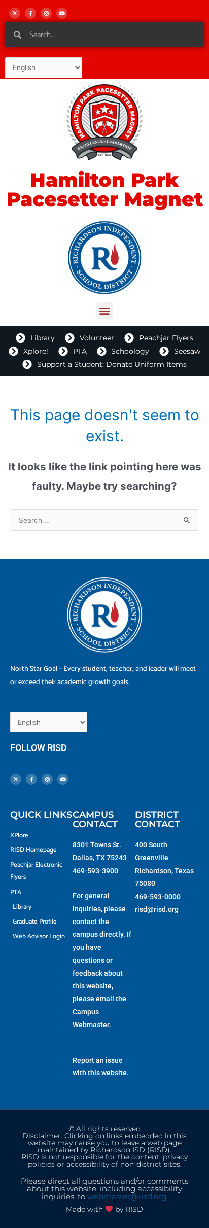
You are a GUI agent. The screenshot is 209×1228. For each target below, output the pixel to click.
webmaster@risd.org (126, 1196)
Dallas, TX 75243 (100, 858)
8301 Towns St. (97, 845)
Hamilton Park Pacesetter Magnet (105, 189)
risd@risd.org (157, 909)
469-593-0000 (158, 897)
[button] (104, 310)
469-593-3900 (95, 871)
